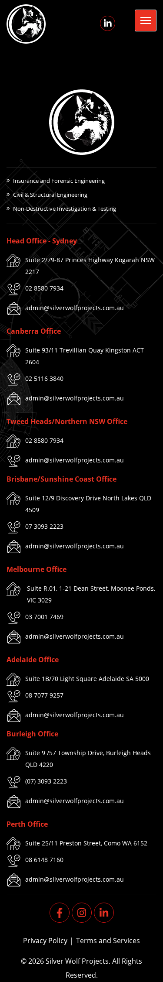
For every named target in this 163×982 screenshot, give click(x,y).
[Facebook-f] (60, 913)
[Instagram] (82, 913)
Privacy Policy (45, 940)
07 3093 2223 (44, 526)
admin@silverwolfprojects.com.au (74, 308)
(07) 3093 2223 (46, 781)
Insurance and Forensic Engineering (59, 181)
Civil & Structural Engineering (50, 194)
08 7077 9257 (44, 695)
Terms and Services (108, 940)
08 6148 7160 (44, 859)
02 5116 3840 (44, 378)
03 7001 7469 (44, 616)
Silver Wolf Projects (77, 961)
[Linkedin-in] (107, 23)
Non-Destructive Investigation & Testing (64, 208)
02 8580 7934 (44, 288)
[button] (145, 20)
